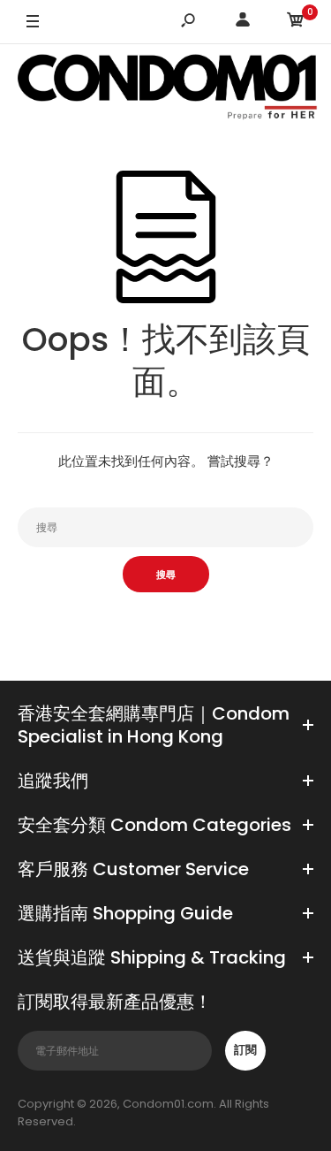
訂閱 (245, 1049)
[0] (296, 22)
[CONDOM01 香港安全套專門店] (167, 89)
